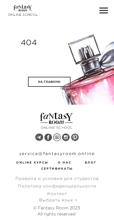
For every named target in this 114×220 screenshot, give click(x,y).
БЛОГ (90, 162)
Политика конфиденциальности (57, 186)
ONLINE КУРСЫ (32, 162)
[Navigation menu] (103, 11)
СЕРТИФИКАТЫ (57, 168)
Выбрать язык (56, 200)
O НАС (64, 162)
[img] (39, 137)
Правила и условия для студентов (57, 178)
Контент (57, 193)
